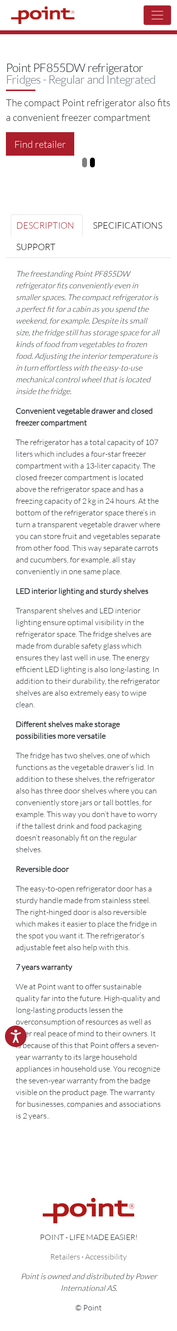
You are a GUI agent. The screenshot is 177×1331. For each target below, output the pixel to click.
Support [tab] (36, 246)
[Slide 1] (84, 162)
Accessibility (106, 1256)
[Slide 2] (92, 162)
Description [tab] (45, 225)
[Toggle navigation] (157, 15)
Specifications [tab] (127, 225)
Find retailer (40, 144)
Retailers (65, 1256)
